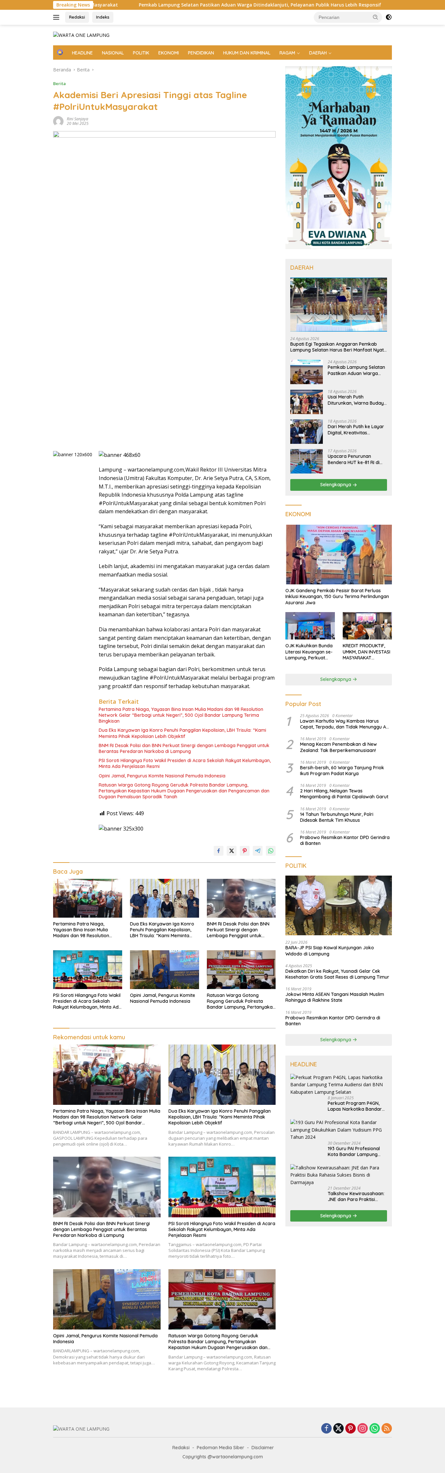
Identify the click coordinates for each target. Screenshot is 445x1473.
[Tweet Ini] (232, 851)
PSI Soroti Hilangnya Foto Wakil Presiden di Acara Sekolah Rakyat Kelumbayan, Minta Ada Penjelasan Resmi (185, 763)
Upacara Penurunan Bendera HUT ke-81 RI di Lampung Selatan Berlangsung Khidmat (354, 459)
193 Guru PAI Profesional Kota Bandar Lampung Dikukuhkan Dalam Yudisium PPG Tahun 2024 (355, 1151)
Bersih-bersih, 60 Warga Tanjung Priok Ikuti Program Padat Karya (342, 770)
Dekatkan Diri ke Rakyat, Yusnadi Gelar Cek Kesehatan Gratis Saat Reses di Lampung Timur (337, 974)
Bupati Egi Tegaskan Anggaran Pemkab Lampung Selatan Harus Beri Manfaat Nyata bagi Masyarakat (338, 347)
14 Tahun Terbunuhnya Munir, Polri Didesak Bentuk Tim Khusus (336, 817)
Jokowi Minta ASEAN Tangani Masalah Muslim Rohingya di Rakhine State (334, 997)
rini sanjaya (77, 119)
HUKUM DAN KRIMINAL (246, 53)
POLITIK (141, 53)
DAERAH (318, 53)
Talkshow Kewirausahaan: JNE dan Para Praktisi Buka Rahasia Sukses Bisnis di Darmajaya (356, 1196)
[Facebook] (326, 1429)
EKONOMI (168, 53)
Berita (59, 83)
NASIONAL (113, 53)
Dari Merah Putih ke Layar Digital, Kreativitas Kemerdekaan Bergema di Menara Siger (356, 430)
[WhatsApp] (374, 1429)
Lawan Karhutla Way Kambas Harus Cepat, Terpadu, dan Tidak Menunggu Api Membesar (345, 724)
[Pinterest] (350, 1429)
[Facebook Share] (218, 851)
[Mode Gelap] (388, 17)
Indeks (102, 17)
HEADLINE (82, 53)
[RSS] (386, 1429)
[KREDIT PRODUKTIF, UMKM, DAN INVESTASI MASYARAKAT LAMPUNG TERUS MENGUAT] (367, 626)
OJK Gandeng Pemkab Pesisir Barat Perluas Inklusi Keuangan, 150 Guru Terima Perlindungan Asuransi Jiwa (337, 596)
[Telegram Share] (258, 851)
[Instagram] (362, 1429)
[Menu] (57, 17)
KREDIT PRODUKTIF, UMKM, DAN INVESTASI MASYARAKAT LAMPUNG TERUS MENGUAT (366, 652)
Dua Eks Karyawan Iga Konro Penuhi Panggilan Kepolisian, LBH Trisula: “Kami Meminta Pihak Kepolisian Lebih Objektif (182, 733)
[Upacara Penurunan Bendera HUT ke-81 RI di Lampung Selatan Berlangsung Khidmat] (306, 461)
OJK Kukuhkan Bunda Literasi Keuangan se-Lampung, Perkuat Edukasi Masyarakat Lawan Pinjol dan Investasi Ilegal (309, 652)
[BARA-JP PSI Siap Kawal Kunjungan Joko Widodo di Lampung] (338, 906)
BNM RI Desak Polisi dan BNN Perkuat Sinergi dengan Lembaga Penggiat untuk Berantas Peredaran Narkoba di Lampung (184, 748)
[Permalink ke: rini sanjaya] (58, 120)
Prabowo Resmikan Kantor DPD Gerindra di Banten (345, 840)
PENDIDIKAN (201, 53)
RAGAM (287, 53)
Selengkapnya (336, 485)
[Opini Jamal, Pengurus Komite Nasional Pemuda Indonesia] (164, 969)
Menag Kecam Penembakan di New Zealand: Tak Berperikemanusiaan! (338, 747)
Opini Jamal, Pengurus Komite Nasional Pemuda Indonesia (162, 776)
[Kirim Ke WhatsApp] (271, 851)
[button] (375, 17)
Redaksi (77, 17)
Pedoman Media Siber (220, 1447)
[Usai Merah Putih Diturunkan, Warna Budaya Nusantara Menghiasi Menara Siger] (306, 402)
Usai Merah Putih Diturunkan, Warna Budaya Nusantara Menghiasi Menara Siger (357, 400)
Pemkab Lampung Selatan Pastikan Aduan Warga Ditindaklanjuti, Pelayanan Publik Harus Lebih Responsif (195, 5)
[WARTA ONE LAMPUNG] (81, 35)
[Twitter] (338, 1429)
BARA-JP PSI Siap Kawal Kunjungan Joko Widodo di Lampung (329, 951)
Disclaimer (262, 1447)
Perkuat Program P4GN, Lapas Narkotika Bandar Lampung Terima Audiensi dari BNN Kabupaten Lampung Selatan (356, 1106)
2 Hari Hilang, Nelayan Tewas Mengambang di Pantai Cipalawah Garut (344, 794)
